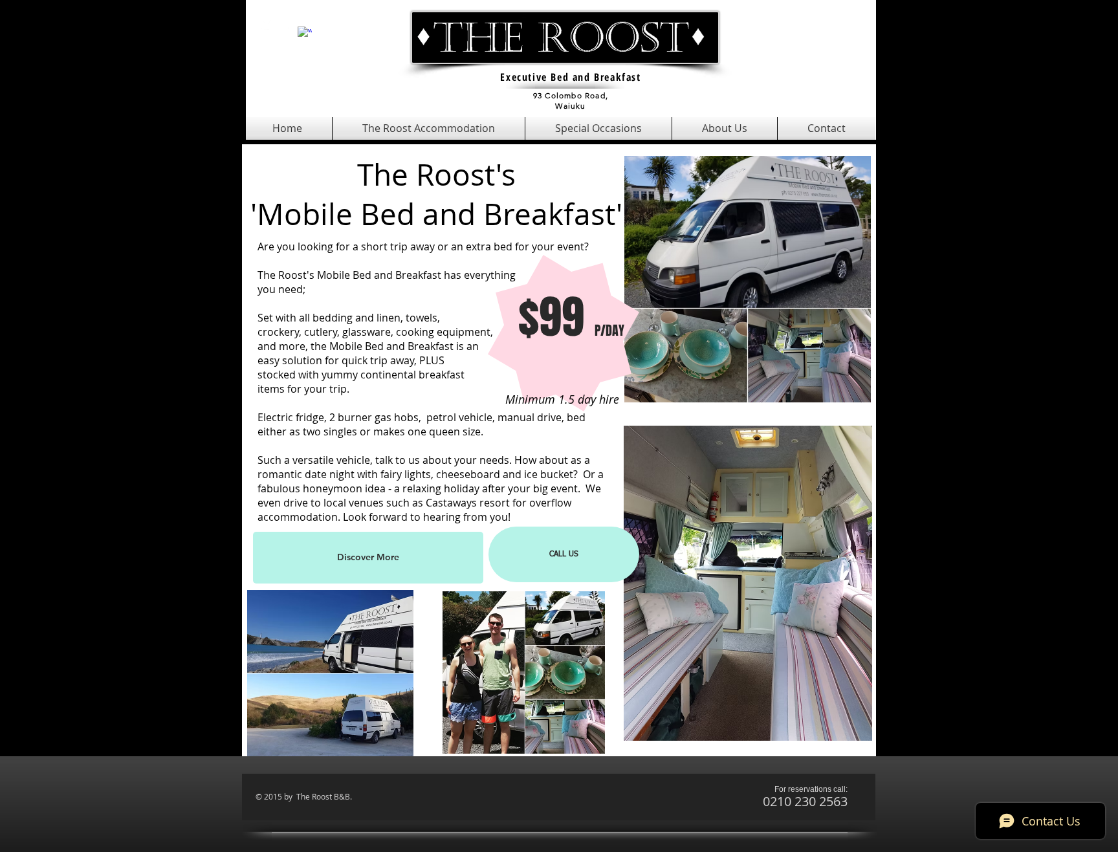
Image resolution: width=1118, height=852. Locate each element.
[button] (429, 128)
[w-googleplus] (305, 34)
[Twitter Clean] (268, 25)
